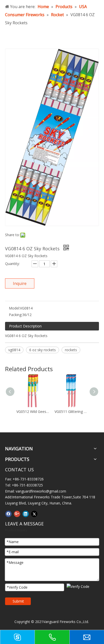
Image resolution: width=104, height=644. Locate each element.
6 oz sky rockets (42, 349)
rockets (71, 349)
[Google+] (17, 513)
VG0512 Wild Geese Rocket (32, 411)
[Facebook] (8, 513)
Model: (14, 308)
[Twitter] (34, 513)
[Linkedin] (25, 513)
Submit (18, 601)
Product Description (25, 326)
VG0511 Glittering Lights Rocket (71, 411)
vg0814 (14, 349)
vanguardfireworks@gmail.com (41, 491)
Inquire (20, 283)
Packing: (15, 314)
